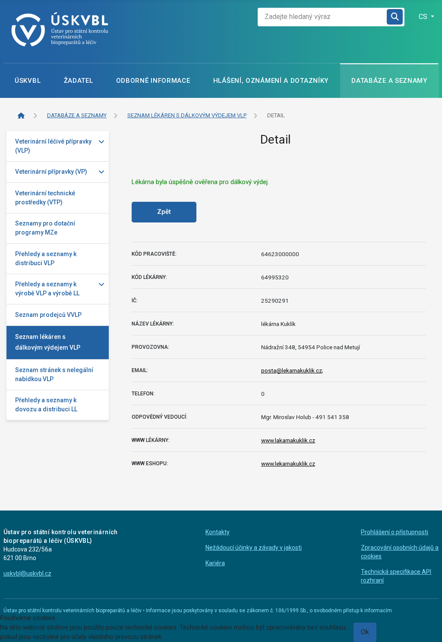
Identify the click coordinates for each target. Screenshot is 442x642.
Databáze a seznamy (389, 81)
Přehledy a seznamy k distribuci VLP (45, 258)
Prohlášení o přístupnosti (394, 532)
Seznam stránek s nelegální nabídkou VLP (54, 374)
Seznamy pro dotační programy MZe (45, 228)
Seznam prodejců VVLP (48, 314)
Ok (365, 632)
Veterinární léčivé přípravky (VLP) (53, 146)
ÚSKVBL (28, 81)
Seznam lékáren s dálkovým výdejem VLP (47, 342)
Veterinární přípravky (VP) (51, 171)
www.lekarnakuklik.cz (288, 463)
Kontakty (217, 532)
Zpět (164, 212)
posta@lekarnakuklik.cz (291, 370)
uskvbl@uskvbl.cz (27, 573)
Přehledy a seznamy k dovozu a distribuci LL (46, 405)
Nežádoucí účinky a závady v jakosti (253, 547)
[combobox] (322, 17)
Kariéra (215, 563)
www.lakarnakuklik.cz (288, 440)
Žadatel (78, 81)
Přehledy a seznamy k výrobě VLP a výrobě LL (47, 289)
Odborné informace (153, 81)
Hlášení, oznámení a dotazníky (270, 81)
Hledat (395, 17)
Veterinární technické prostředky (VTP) (45, 198)
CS (424, 17)
